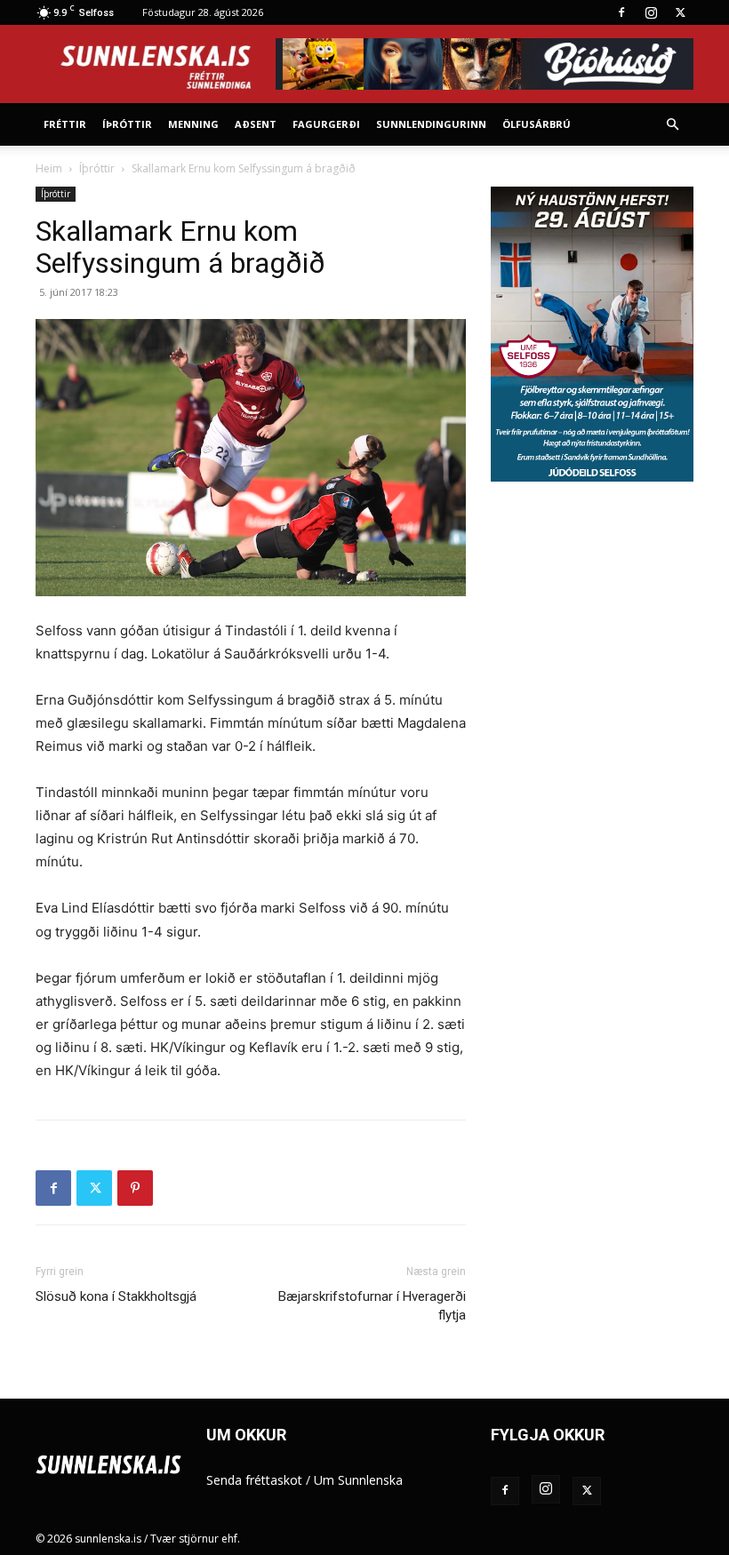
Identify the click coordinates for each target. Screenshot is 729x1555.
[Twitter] (680, 12)
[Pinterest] (135, 1188)
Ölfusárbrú (536, 124)
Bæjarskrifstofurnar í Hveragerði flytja (372, 1305)
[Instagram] (650, 12)
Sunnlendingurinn (431, 124)
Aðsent (255, 124)
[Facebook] (621, 12)
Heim (49, 168)
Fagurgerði (326, 124)
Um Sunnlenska (358, 1479)
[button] (672, 124)
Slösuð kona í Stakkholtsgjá (116, 1296)
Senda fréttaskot (254, 1479)
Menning (193, 124)
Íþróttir (127, 124)
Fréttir (65, 124)
